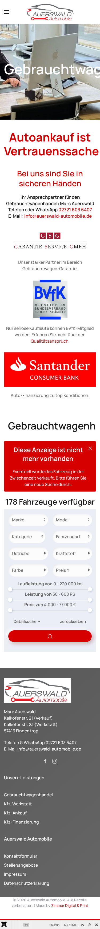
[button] (6, 12)
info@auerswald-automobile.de (58, 216)
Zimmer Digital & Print (69, 905)
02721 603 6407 (75, 209)
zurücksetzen (73, 621)
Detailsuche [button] (25, 621)
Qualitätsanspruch (50, 341)
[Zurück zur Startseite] (50, 12)
